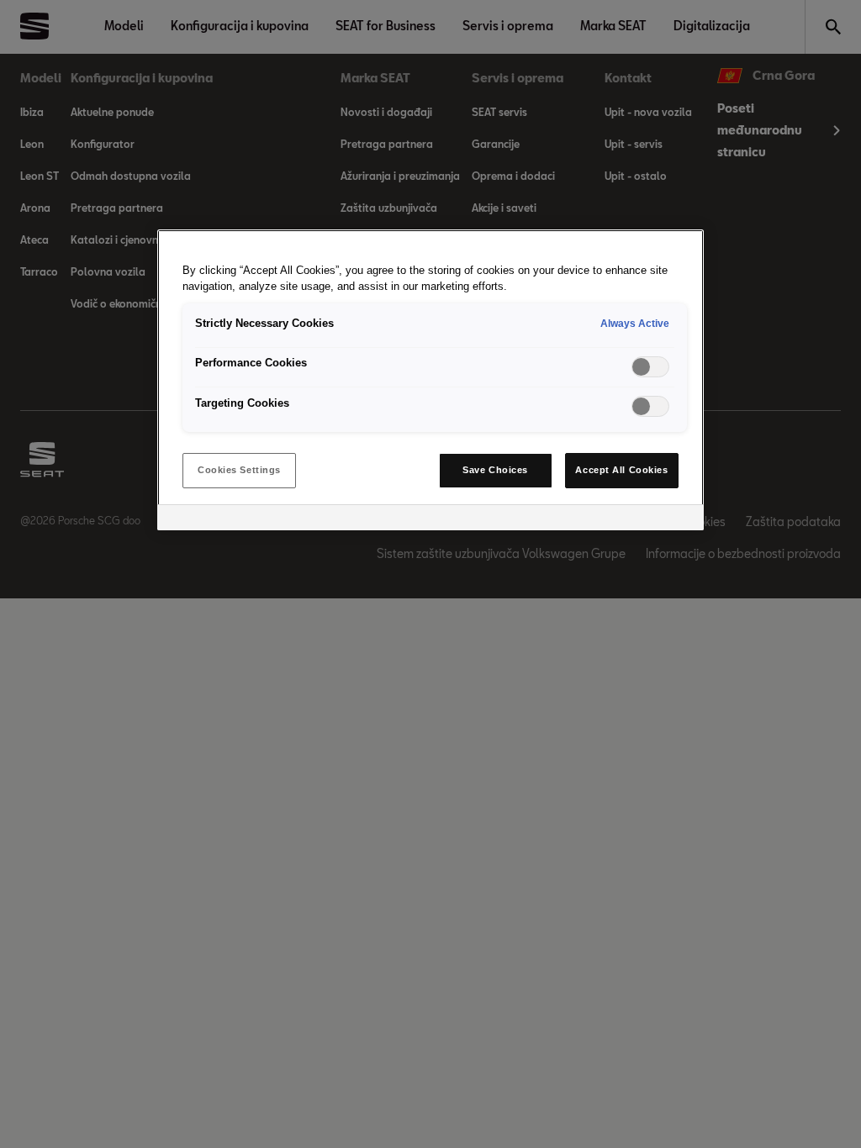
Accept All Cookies (621, 470)
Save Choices (495, 470)
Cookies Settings (239, 470)
